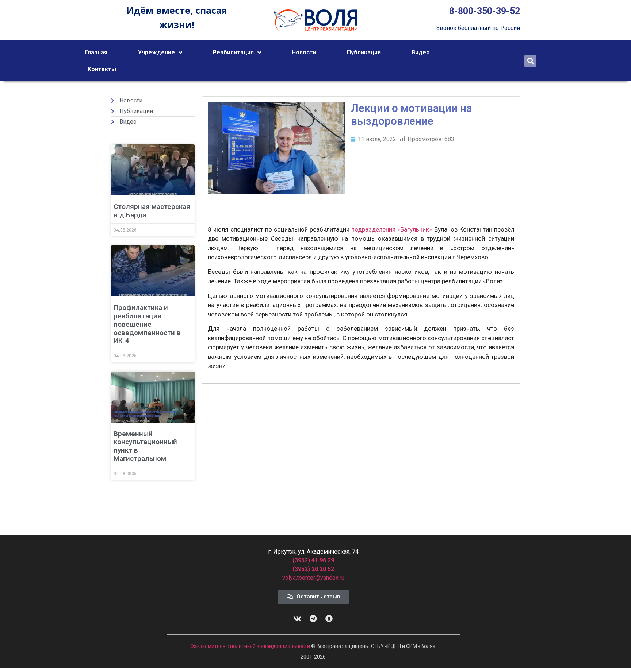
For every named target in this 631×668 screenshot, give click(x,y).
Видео (421, 52)
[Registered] (329, 618)
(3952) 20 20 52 (313, 569)
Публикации (364, 52)
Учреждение (156, 52)
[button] (530, 61)
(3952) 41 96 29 (313, 560)
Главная (96, 52)
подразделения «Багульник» (391, 229)
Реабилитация (233, 52)
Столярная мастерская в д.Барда (152, 210)
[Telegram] (313, 618)
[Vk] (297, 618)
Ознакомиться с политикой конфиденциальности (250, 646)
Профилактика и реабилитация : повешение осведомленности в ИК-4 (147, 324)
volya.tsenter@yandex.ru (313, 577)
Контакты (102, 69)
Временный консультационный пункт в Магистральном (145, 446)
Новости (304, 52)
